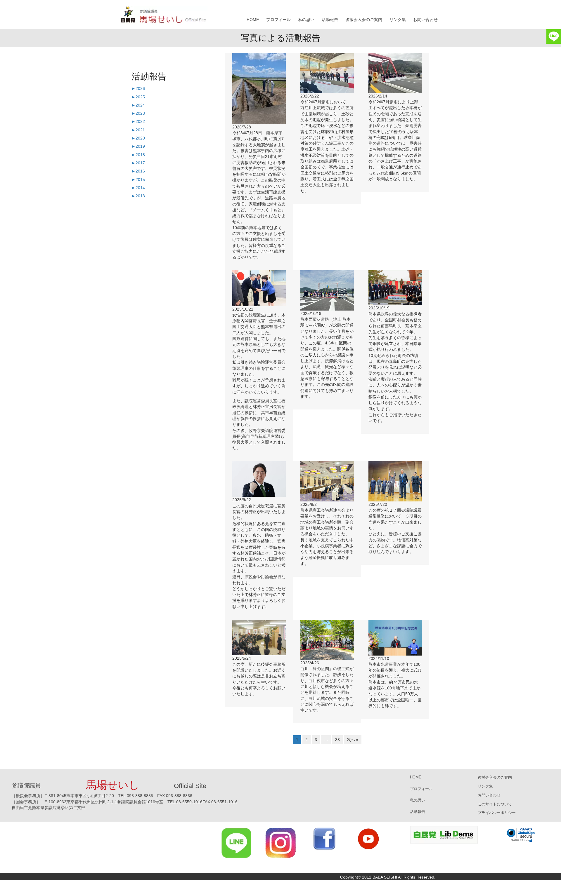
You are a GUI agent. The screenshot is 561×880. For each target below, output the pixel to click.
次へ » (353, 739)
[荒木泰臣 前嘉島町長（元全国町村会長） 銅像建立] (395, 287)
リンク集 (397, 19)
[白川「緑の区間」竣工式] (327, 639)
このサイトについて (495, 804)
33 (337, 739)
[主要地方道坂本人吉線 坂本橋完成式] (395, 72)
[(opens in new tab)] (236, 842)
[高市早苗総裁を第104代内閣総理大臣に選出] (259, 287)
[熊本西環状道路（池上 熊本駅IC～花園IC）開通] (327, 290)
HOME (253, 19)
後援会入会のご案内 (363, 19)
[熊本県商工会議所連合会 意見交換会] (327, 481)
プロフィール (278, 19)
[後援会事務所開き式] (259, 637)
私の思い (306, 19)
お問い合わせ (425, 19)
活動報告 (330, 19)
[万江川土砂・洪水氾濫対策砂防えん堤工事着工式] (327, 72)
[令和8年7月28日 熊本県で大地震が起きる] (259, 88)
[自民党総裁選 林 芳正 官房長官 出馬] (259, 478)
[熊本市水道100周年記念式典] (395, 637)
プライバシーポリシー (497, 813)
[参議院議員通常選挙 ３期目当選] (395, 481)
